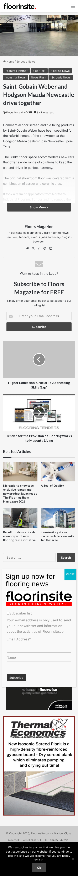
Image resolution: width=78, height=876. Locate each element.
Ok (39, 867)
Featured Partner (16, 70)
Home (10, 61)
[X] (33, 248)
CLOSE (70, 574)
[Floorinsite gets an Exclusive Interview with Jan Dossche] (58, 518)
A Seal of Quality (52, 485)
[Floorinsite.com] (19, 6)
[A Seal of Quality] (58, 471)
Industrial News (15, 77)
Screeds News (25, 61)
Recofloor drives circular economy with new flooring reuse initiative (20, 536)
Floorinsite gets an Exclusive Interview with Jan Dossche (57, 536)
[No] (73, 859)
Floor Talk (39, 70)
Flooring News (60, 70)
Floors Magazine (16, 112)
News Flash (38, 77)
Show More (38, 207)
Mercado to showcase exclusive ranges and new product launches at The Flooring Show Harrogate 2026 (20, 493)
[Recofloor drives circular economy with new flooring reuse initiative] (20, 518)
